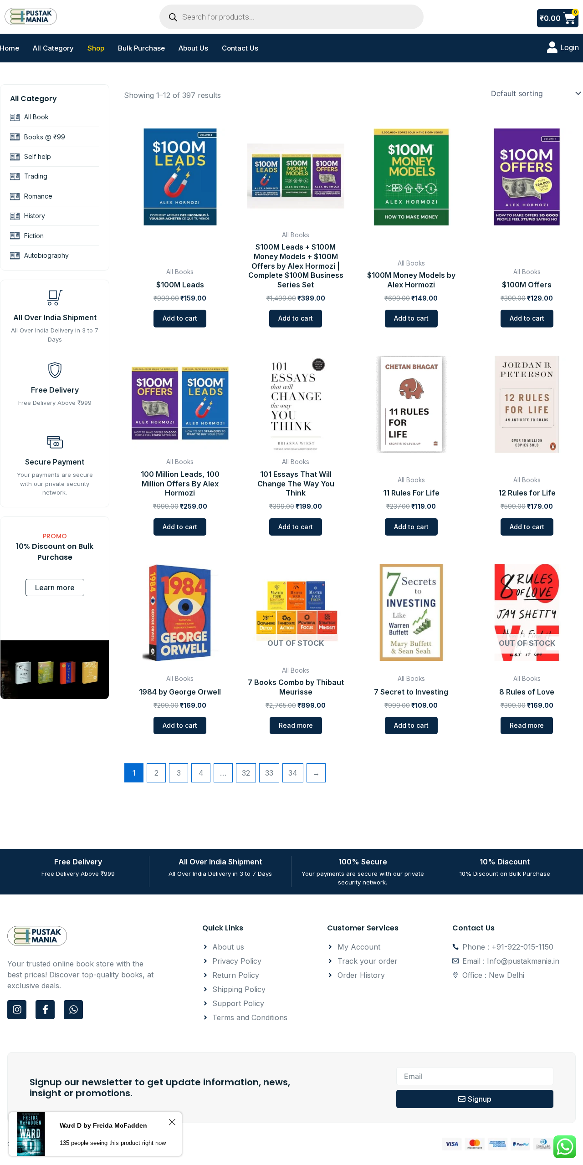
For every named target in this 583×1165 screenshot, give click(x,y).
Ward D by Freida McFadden (103, 1125)
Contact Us (240, 48)
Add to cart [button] (180, 318)
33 (269, 772)
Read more (296, 725)
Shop (95, 48)
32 (246, 772)
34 (292, 772)
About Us (193, 48)
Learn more (55, 587)
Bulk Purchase (141, 48)
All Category (53, 48)
